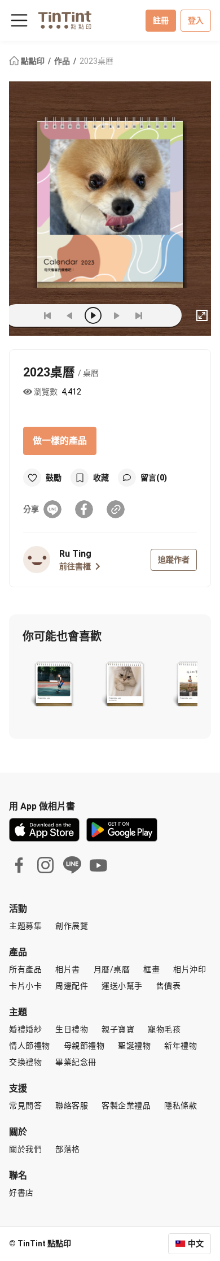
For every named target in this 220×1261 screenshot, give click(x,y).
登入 (196, 20)
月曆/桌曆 (112, 969)
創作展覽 (71, 925)
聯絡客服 (71, 1105)
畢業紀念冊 (75, 1062)
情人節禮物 (29, 1045)
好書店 (21, 1192)
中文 (196, 1243)
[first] (47, 315)
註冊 (161, 20)
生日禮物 (71, 1029)
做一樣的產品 (60, 440)
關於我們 (25, 1149)
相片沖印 (189, 969)
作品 (63, 61)
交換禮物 (25, 1062)
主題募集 (25, 925)
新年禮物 (180, 1045)
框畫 (151, 969)
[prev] (69, 315)
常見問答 (25, 1105)
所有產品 (25, 969)
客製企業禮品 (126, 1105)
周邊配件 (71, 985)
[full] (202, 315)
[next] (116, 315)
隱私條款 (180, 1105)
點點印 (32, 61)
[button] (53, 685)
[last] (138, 315)
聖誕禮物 (134, 1045)
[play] (93, 315)
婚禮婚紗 (25, 1029)
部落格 (67, 1149)
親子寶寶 (118, 1029)
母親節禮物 (84, 1045)
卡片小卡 (25, 985)
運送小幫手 (122, 985)
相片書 (67, 969)
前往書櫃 (75, 566)
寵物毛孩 (164, 1029)
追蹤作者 (174, 559)
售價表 (168, 985)
